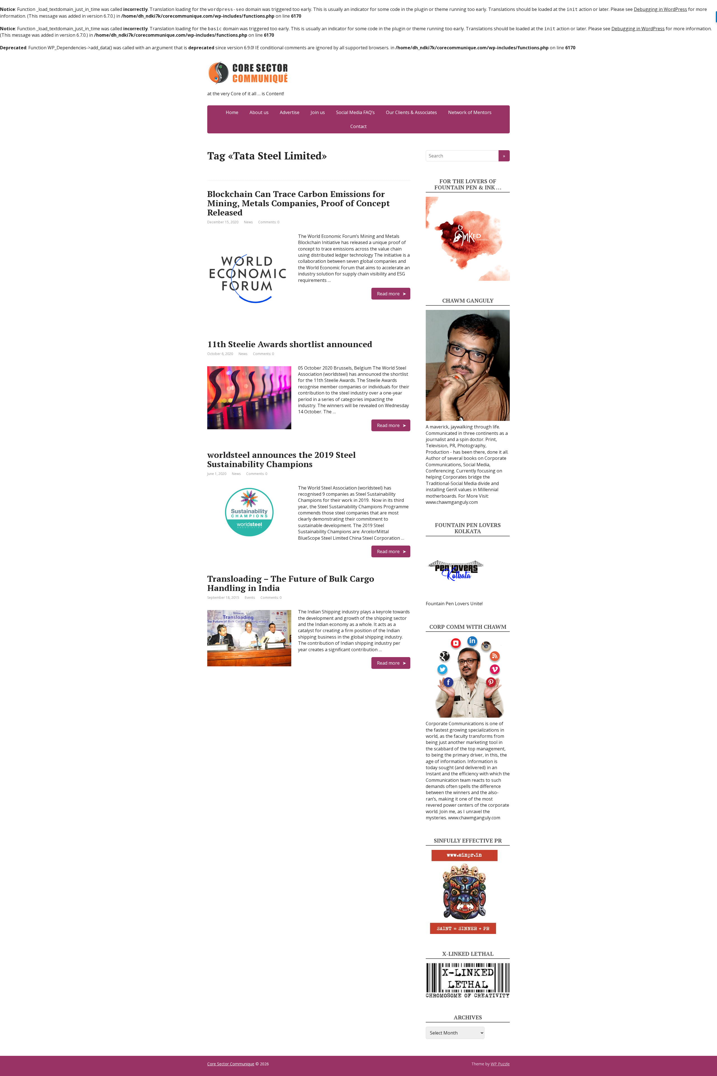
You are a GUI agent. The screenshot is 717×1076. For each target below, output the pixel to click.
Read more (388, 294)
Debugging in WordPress (660, 9)
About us (259, 112)
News (248, 222)
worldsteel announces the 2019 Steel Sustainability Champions (281, 459)
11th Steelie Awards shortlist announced (289, 344)
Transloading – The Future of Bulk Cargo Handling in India (290, 583)
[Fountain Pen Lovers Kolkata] (456, 570)
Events (250, 597)
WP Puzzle (500, 1063)
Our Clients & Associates (411, 112)
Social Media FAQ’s (355, 112)
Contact (358, 126)
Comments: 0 (268, 222)
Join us (318, 112)
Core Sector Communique (230, 1063)
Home (232, 112)
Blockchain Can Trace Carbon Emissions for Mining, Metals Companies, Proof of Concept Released (298, 203)
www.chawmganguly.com (452, 502)
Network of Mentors (470, 112)
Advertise (289, 112)
